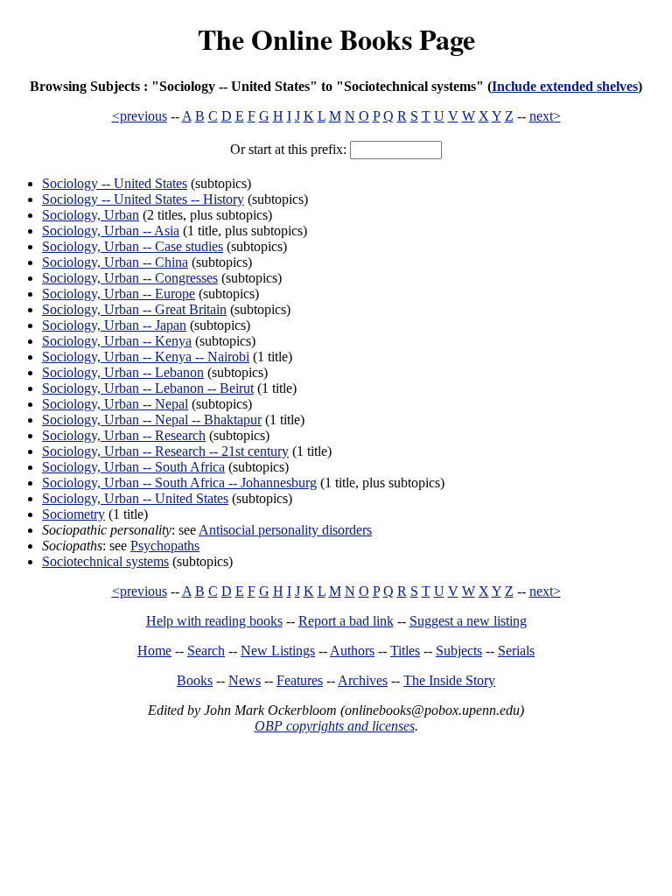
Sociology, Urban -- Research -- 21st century (165, 451)
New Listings (278, 650)
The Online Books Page (336, 39)
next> (545, 115)
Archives (363, 680)
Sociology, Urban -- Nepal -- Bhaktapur (152, 419)
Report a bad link (346, 620)
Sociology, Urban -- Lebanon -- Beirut (148, 388)
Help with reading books (214, 620)
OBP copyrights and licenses (335, 725)
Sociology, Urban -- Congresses (130, 277)
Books (195, 680)
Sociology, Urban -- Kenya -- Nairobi (145, 356)
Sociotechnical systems (105, 561)
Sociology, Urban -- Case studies (132, 246)
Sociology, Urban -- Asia (110, 230)
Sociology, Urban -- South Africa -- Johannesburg (179, 482)
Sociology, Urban (90, 214)
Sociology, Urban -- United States (135, 498)
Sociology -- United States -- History (143, 199)
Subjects (459, 650)
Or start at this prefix (286, 149)
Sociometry (73, 514)
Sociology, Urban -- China (115, 262)
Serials (516, 650)
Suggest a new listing (468, 620)
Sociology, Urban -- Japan (114, 325)
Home (154, 650)
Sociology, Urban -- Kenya (117, 340)
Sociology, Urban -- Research (124, 435)
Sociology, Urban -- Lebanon (123, 372)
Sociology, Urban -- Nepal (115, 403)
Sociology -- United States (114, 183)
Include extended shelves (565, 86)
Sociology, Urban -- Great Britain (134, 309)
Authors (352, 650)
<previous (139, 115)
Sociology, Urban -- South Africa (133, 466)
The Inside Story (449, 680)
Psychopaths (165, 545)
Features (299, 680)
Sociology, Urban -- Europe (118, 293)
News (244, 680)
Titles (405, 650)
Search (206, 650)
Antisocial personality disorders (285, 529)
